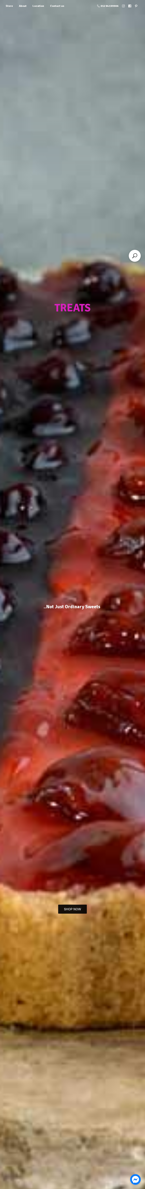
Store (9, 6)
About (23, 6)
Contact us (57, 6)
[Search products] (135, 256)
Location (38, 6)
